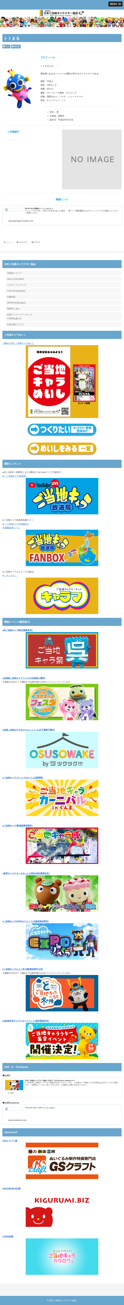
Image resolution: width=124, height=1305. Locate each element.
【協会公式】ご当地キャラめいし (18, 343)
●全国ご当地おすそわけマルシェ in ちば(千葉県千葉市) (28, 730)
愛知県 (17, 46)
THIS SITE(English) (16, 291)
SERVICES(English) (16, 302)
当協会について (14, 273)
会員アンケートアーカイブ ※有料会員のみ (19, 316)
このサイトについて (16, 285)
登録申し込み (13, 308)
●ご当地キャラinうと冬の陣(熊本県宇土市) (22, 969)
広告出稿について (15, 324)
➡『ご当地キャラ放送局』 (15, 476)
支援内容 (11, 297)
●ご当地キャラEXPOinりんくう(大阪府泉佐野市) (25, 921)
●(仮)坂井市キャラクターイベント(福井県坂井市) (25, 1021)
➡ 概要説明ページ (11, 527)
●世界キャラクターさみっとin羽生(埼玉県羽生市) (25, 873)
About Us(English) (15, 279)
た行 (7, 46)
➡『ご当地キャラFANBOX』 (16, 524)
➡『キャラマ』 (9, 575)
